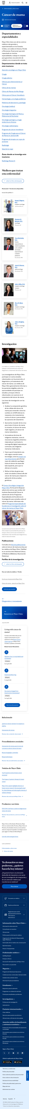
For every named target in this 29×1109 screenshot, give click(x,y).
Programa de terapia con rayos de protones (13, 140)
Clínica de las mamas (9, 88)
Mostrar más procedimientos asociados (12, 760)
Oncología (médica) (8, 106)
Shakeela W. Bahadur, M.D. (19, 220)
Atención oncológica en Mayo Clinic (14, 70)
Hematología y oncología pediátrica (14, 99)
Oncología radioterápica (10, 126)
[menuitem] (17, 26)
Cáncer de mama (13, 15)
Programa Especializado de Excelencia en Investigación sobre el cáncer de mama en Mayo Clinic (14, 506)
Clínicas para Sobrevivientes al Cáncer (12, 83)
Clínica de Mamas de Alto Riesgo (13, 91)
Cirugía (4, 74)
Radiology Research (8, 161)
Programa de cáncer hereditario (12, 129)
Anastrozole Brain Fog (10, 674)
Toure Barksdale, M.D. (19, 239)
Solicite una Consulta (10, 19)
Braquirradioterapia (7, 757)
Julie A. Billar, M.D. (20, 284)
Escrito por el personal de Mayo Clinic (12, 579)
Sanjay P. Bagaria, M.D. (19, 201)
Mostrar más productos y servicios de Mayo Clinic (13, 815)
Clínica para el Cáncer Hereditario (13, 95)
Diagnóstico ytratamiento (5, 25)
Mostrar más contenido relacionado (11, 734)
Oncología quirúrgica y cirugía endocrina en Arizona (12, 121)
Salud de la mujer (7, 149)
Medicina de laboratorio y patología (14, 103)
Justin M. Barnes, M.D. (19, 266)
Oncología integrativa (9, 110)
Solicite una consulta (9, 589)
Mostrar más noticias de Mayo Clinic (11, 796)
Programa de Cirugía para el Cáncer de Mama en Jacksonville (14, 134)
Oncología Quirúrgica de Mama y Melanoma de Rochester (13, 115)
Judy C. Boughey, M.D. (19, 322)
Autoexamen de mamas (8, 730)
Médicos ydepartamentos (17, 25)
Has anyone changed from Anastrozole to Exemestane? (12, 692)
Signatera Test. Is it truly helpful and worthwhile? (14, 657)
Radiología (5, 145)
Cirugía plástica (7, 78)
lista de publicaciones (18, 545)
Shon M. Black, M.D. (19, 304)
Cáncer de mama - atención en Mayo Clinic (13, 583)
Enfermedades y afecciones (11, 8)
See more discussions (12, 705)
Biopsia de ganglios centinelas (10, 752)
